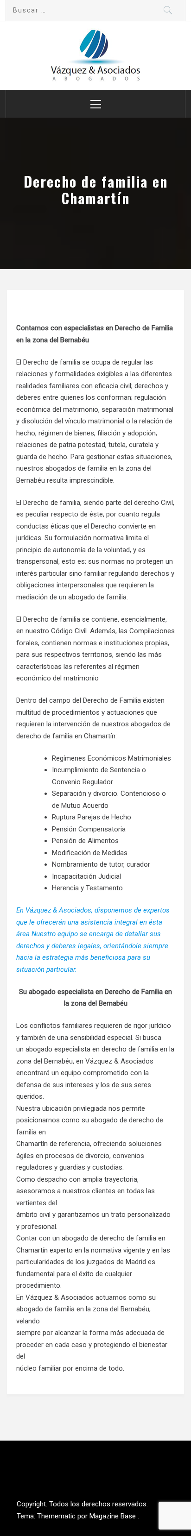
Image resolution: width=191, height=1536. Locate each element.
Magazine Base (113, 1516)
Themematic (57, 1516)
